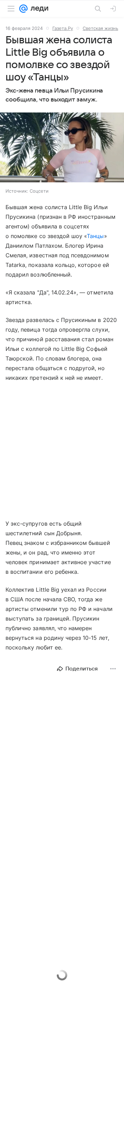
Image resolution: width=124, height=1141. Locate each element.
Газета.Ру (62, 28)
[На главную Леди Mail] (38, 8)
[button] (62, 148)
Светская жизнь (100, 28)
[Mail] (23, 8)
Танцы (95, 236)
